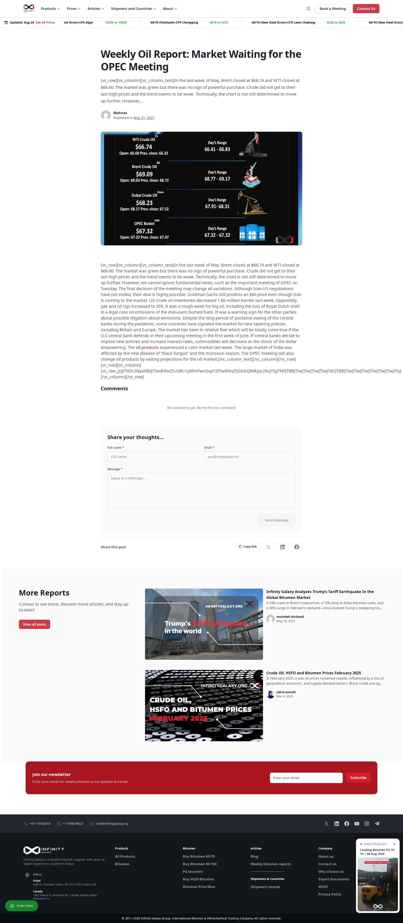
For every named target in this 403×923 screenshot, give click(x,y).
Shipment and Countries (131, 8)
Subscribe (358, 777)
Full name (115, 448)
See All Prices (45, 22)
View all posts (34, 624)
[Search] (308, 8)
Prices (72, 8)
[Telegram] (376, 823)
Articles (94, 8)
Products (48, 8)
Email (209, 448)
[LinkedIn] (282, 547)
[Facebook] (296, 547)
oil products (147, 347)
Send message (277, 520)
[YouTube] (356, 823)
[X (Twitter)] (268, 547)
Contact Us (366, 8)
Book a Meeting (333, 8)
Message (115, 469)
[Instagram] (366, 823)
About (168, 8)
